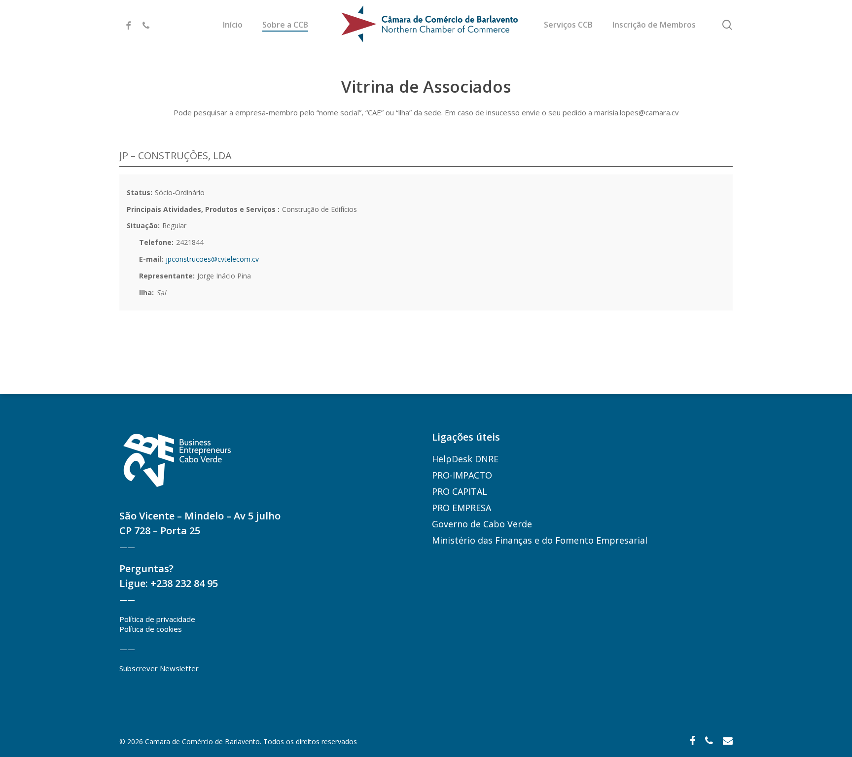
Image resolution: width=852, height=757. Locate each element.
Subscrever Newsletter (159, 668)
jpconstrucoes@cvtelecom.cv (212, 259)
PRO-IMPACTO (462, 475)
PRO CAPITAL (459, 491)
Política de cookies (150, 629)
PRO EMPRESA (461, 508)
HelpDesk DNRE (465, 459)
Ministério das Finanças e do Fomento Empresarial (539, 540)
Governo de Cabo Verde (482, 524)
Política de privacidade (157, 619)
